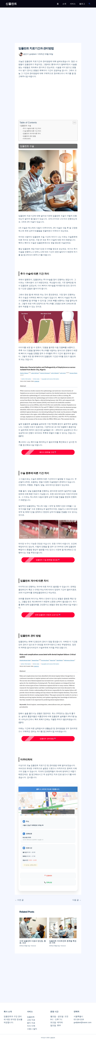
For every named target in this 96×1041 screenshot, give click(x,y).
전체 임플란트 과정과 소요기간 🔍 (48, 615)
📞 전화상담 (48, 882)
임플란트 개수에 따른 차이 (32, 133)
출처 (21, 436)
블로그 (82, 4)
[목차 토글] (73, 122)
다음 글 (76, 900)
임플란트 (31, 1017)
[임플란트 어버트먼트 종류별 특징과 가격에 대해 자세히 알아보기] (63, 928)
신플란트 (11, 3)
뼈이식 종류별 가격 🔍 (48, 452)
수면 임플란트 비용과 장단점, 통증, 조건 (32, 942)
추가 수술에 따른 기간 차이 (32, 128)
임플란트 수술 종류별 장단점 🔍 (48, 560)
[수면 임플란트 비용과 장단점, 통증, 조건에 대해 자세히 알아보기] (33, 928)
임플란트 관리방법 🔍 (48, 739)
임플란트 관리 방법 (29, 136)
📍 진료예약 (48, 875)
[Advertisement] (48, 29)
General (33, 946)
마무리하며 (27, 138)
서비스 (73, 4)
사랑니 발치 (32, 1029)
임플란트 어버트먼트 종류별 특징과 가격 (62, 942)
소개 (64, 4)
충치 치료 (31, 1023)
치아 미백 (31, 1026)
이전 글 (19, 900)
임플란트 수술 (25, 126)
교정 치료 (31, 1020)
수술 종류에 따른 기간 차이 (32, 131)
